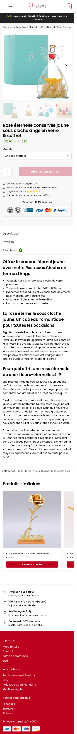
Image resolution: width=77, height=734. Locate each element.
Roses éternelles (30, 27)
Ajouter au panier (45, 171)
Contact (8, 651)
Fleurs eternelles (11, 27)
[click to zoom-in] (37, 65)
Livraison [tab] (8, 242)
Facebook (9, 704)
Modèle (8, 149)
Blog (5, 660)
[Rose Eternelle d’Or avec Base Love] (32, 519)
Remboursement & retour (19, 675)
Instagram (9, 708)
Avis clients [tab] (12, 250)
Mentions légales (13, 689)
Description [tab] (11, 233)
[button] (69, 6)
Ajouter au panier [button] (32, 564)
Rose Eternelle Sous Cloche (56, 27)
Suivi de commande (15, 656)
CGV (5, 680)
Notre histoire (11, 646)
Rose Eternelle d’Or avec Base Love (27, 553)
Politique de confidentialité (19, 684)
